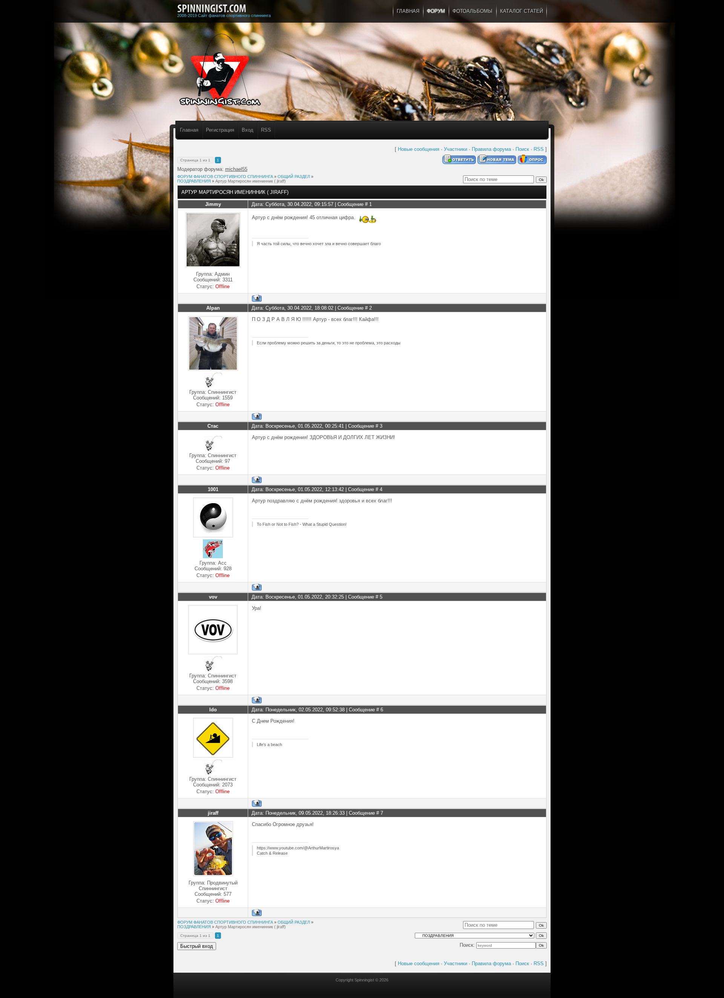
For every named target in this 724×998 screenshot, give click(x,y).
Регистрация (220, 130)
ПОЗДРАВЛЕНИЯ (194, 181)
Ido (213, 709)
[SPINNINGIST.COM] (211, 9)
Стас (212, 426)
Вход (247, 130)
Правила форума (491, 149)
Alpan (213, 308)
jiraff (213, 813)
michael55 (236, 169)
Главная (189, 130)
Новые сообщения (418, 149)
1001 (213, 489)
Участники (455, 149)
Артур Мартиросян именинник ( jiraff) (250, 181)
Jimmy (213, 204)
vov (213, 597)
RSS (266, 130)
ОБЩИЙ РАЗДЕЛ (294, 176)
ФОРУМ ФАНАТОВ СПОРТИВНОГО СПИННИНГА (225, 176)
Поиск (522, 149)
